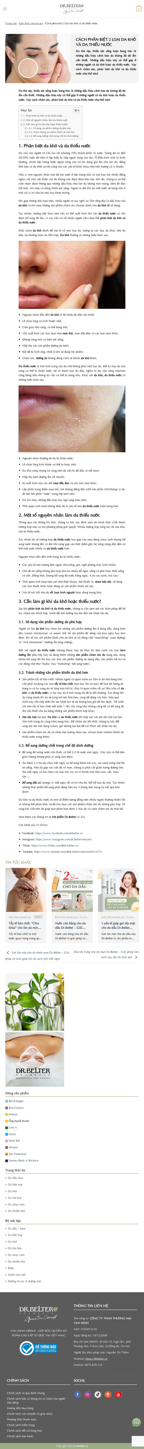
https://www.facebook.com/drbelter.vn (59, 833)
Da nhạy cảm (16, 1204)
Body (11, 1268)
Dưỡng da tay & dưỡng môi (24, 1281)
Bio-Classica (16, 1107)
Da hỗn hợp (15, 1184)
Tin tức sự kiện (87, 917)
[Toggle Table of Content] (74, 110)
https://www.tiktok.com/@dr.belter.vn (54, 845)
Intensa (13, 1114)
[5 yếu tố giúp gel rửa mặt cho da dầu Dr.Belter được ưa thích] (118, 890)
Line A (12, 1127)
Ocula (12, 1134)
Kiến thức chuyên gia (31, 23)
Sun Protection (17, 1154)
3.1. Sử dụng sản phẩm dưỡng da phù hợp (50, 128)
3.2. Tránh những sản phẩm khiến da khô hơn (51, 131)
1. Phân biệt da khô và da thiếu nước (42, 115)
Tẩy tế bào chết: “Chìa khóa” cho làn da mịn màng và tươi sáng (24, 927)
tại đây (80, 817)
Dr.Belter (41, 825)
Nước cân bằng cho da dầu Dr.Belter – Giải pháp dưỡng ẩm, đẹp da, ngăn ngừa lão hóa (71, 929)
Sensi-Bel (14, 1140)
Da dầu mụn (15, 1178)
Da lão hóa (14, 1248)
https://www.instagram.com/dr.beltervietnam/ (63, 839)
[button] (5, 8)
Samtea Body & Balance (23, 1160)
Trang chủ (11, 23)
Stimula (13, 1147)
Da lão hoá (14, 1197)
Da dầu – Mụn (16, 1228)
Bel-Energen (16, 1101)
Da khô (12, 1191)
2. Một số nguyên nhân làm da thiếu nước (45, 120)
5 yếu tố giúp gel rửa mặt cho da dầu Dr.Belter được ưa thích (118, 927)
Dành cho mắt (16, 1274)
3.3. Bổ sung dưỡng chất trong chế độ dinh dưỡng (53, 135)
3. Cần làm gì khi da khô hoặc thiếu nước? (45, 124)
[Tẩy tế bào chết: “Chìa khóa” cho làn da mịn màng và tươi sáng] (25, 890)
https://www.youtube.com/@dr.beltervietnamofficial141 (68, 851)
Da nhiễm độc (16, 1211)
